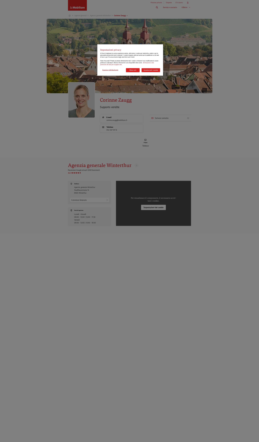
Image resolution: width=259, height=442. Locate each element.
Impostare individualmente (110, 70)
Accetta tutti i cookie (151, 70)
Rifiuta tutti (132, 70)
